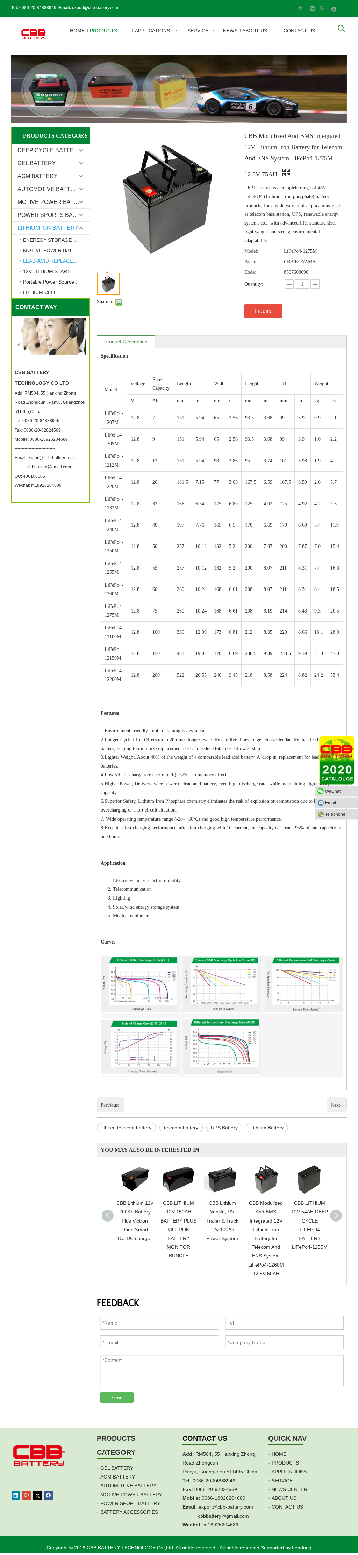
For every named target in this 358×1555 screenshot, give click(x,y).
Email (330, 802)
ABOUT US (284, 1498)
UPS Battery (224, 1127)
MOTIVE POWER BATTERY (53, 202)
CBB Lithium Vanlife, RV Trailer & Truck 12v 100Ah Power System (222, 1220)
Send (117, 1397)
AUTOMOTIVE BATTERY (49, 189)
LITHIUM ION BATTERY (48, 228)
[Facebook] (334, 8)
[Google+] (323, 8)
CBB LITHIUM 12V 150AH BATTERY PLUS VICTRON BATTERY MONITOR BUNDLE (178, 1229)
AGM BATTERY (37, 176)
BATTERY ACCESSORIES (129, 1512)
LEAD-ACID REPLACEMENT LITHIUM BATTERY (56, 261)
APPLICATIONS (289, 1471)
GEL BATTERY (36, 163)
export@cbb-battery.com (95, 7)
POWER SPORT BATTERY (130, 1503)
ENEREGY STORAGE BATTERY (56, 240)
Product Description (126, 341)
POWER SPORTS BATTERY (53, 215)
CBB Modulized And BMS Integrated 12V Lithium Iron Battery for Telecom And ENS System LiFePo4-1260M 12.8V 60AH (266, 1238)
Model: (251, 251)
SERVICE (282, 1480)
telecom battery (181, 1127)
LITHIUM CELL (40, 292)
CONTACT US (287, 1507)
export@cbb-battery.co (224, 1507)
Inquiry (263, 311)
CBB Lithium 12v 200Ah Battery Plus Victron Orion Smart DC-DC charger (134, 1220)
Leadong (302, 1547)
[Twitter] (301, 8)
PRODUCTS (285, 1463)
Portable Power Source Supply (56, 282)
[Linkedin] (312, 8)
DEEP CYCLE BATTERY (49, 150)
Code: (250, 272)
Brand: (251, 261)
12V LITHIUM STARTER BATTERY (56, 271)
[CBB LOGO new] (35, 34)
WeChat (333, 790)
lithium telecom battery (126, 1127)
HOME (279, 1454)
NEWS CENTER (289, 1489)
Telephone (335, 814)
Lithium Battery (267, 1127)
